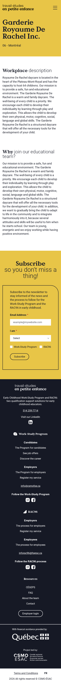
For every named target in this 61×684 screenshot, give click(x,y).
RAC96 (47, 346)
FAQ (30, 592)
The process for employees (30, 544)
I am (12, 330)
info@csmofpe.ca (30, 485)
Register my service (30, 477)
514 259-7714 (30, 410)
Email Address (18, 314)
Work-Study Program (25, 346)
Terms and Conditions (26, 673)
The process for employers (30, 525)
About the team (30, 598)
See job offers (30, 453)
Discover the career (30, 458)
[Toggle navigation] (55, 7)
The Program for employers (30, 472)
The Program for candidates (30, 447)
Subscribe (19, 356)
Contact (30, 603)
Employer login (30, 613)
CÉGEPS (30, 587)
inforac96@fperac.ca (30, 553)
